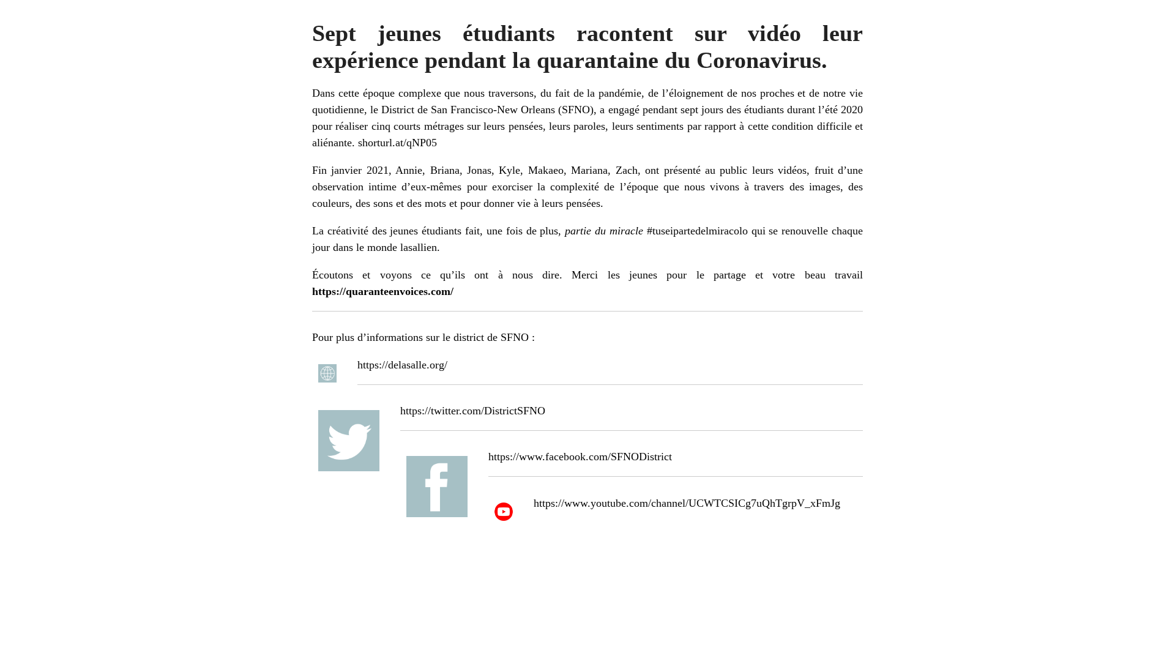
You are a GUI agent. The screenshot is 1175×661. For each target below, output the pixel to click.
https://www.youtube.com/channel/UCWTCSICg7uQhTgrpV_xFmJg (687, 503)
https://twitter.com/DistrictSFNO (472, 411)
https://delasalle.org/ (402, 365)
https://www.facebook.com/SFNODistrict (580, 456)
